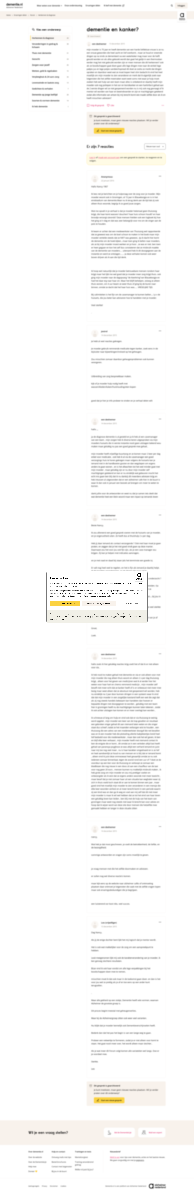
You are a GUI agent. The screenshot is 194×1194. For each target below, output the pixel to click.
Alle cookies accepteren (65, 603)
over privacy (60, 619)
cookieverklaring (62, 614)
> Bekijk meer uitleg (130, 603)
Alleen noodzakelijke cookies (99, 603)
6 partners (80, 583)
